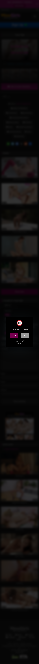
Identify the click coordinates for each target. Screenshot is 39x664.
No (25, 335)
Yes (14, 335)
